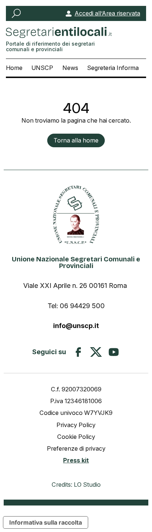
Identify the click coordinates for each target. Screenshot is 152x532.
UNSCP (42, 67)
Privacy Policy (76, 425)
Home (14, 67)
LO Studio (87, 484)
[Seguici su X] (96, 352)
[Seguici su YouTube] (114, 352)
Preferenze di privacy (76, 448)
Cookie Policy (76, 436)
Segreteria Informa (113, 67)
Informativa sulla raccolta (45, 522)
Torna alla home (76, 140)
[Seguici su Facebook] (78, 352)
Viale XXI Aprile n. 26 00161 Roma (76, 285)
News (70, 67)
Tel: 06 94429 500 (76, 306)
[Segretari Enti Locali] (76, 214)
